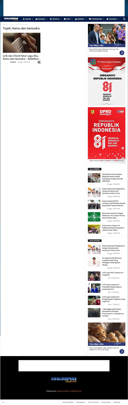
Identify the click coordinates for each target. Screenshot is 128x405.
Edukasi (113, 19)
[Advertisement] (64, 365)
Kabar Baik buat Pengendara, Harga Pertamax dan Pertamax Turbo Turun (113, 191)
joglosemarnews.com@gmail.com (69, 391)
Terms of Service (93, 402)
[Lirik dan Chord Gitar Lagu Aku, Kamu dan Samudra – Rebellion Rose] (21, 43)
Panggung (96, 19)
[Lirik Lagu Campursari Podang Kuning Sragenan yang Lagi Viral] (94, 288)
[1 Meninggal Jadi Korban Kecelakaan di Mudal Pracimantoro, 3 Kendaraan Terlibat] (94, 312)
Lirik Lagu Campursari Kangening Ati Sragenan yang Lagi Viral (113, 299)
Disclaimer (117, 402)
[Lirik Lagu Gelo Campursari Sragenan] (94, 276)
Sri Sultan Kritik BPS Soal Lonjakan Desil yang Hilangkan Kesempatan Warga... (112, 261)
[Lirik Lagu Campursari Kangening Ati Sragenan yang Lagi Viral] (94, 300)
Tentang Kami (80, 402)
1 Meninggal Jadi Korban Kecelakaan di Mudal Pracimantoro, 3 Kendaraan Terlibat (113, 312)
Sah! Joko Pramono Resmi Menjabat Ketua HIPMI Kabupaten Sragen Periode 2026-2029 (112, 177)
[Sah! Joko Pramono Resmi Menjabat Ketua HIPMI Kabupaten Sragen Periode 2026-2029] (94, 177)
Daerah (41, 19)
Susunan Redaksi (67, 402)
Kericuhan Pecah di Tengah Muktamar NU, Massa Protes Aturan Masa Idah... (113, 215)
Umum (27, 19)
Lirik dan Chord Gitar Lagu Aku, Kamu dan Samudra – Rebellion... (21, 57)
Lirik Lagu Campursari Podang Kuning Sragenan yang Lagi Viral (112, 286)
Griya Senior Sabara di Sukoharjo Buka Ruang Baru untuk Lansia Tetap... (113, 227)
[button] (124, 19)
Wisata (55, 19)
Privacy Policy (106, 402)
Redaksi (13, 62)
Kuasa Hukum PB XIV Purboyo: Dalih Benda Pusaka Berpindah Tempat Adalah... (113, 203)
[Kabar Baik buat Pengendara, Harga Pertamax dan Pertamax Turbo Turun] (94, 192)
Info (68, 19)
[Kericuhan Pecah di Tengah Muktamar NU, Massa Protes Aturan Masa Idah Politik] (94, 217)
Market (80, 19)
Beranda (5, 24)
